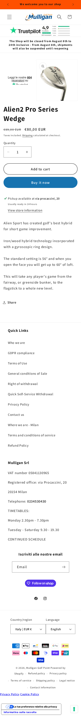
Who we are (16, 343)
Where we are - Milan (23, 425)
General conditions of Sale (27, 373)
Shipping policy (45, 680)
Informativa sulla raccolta (20, 712)
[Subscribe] (64, 567)
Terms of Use (17, 363)
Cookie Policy (29, 694)
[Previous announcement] (8, 4)
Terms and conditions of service (31, 435)
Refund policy (36, 673)
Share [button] (11, 302)
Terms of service (21, 680)
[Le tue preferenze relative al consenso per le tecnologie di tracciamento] (74, 709)
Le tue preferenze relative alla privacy (35, 706)
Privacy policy (58, 673)
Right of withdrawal (23, 384)
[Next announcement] (73, 4)
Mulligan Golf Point (38, 668)
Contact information (43, 687)
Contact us (16, 414)
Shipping (27, 135)
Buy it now (40, 182)
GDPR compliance (21, 353)
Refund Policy (18, 445)
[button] (9, 17)
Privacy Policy (18, 404)
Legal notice (67, 680)
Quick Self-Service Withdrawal (30, 394)
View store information (25, 210)
